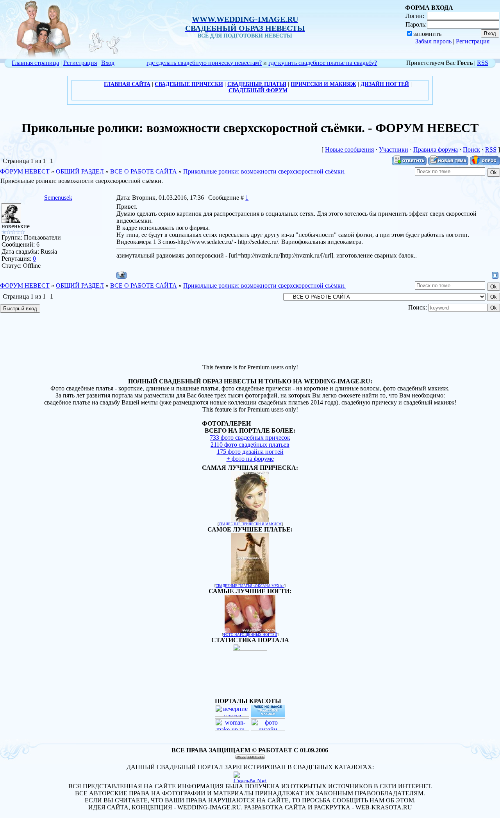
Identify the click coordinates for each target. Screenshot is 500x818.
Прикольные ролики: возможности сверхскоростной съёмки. (264, 171)
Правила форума (435, 149)
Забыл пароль (433, 41)
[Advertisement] (250, 339)
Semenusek (58, 197)
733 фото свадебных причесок (250, 437)
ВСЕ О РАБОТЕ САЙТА (143, 171)
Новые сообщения (349, 149)
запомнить (427, 33)
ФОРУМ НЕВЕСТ (25, 171)
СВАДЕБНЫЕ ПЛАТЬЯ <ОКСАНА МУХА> (250, 586)
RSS (482, 62)
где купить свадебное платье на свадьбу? (322, 62)
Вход (107, 62)
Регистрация (472, 41)
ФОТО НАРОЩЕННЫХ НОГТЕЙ (250, 635)
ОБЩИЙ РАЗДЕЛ (80, 171)
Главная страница (35, 62)
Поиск (471, 149)
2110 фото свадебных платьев (250, 444)
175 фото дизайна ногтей (250, 451)
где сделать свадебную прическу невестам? (204, 62)
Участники (393, 149)
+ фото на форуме (250, 458)
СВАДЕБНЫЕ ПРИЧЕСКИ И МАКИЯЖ (250, 524)
